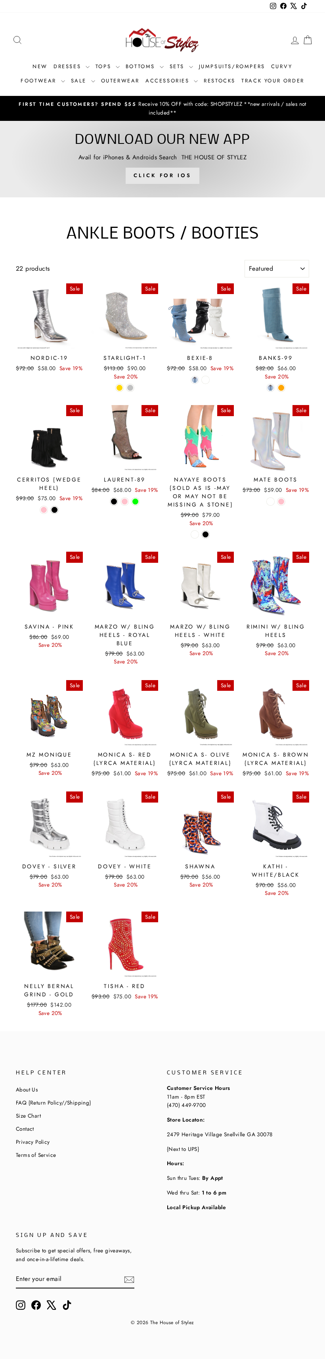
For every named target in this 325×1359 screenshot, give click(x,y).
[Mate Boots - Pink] (281, 501)
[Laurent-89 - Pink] (124, 501)
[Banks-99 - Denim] (270, 388)
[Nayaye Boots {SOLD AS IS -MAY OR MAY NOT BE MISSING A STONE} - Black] (205, 534)
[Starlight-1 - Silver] (130, 388)
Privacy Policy (33, 1142)
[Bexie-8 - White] (205, 380)
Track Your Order (272, 80)
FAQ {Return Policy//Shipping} (53, 1103)
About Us (27, 1089)
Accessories (168, 80)
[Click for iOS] (162, 159)
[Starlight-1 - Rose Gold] (119, 388)
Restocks (219, 80)
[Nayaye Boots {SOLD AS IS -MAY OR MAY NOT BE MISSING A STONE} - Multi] (195, 534)
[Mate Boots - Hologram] (270, 501)
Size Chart (28, 1116)
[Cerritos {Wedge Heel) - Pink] (44, 510)
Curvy (281, 66)
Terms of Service (36, 1155)
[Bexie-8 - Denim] (195, 380)
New (40, 66)
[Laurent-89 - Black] (114, 501)
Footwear (40, 80)
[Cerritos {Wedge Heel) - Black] (54, 510)
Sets (178, 66)
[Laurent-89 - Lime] (135, 501)
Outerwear (120, 80)
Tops (105, 66)
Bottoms (142, 66)
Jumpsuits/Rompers (232, 66)
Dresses (69, 66)
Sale (80, 80)
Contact (25, 1129)
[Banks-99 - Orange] (281, 388)
